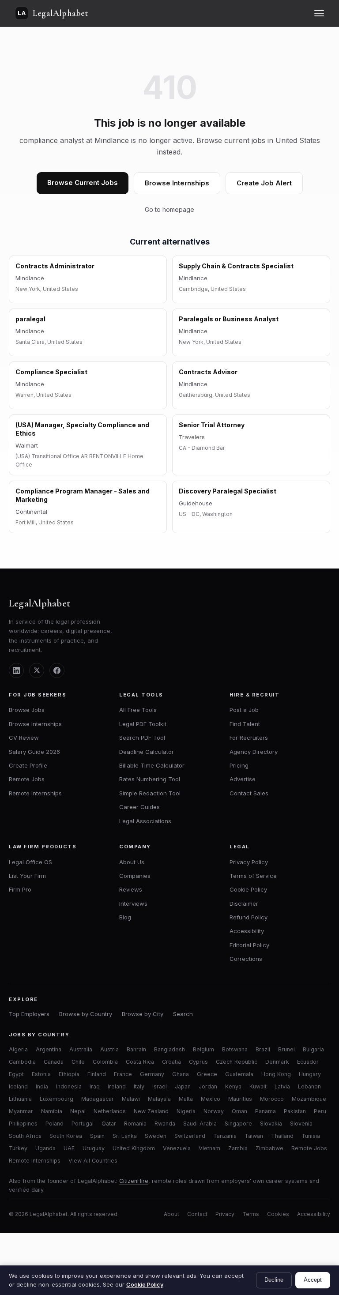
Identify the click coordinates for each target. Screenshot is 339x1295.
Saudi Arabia (200, 1123)
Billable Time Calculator (152, 765)
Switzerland (189, 1136)
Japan (183, 1086)
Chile (78, 1061)
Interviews (133, 903)
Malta (186, 1098)
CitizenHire (133, 1181)
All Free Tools (138, 709)
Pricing (239, 765)
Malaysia (159, 1098)
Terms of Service (253, 875)
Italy (139, 1086)
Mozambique (309, 1098)
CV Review (24, 737)
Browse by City (142, 1013)
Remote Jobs (27, 779)
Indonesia (69, 1086)
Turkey (18, 1148)
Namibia (51, 1111)
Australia (80, 1049)
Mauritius (240, 1098)
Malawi (131, 1098)
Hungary (310, 1074)
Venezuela (177, 1148)
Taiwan (254, 1136)
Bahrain (136, 1049)
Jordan (208, 1086)
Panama (265, 1111)
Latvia (282, 1086)
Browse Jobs (27, 709)
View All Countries (92, 1160)
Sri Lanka (125, 1136)
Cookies (278, 1214)
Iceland (18, 1086)
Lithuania (20, 1098)
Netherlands (110, 1111)
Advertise (243, 779)
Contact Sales (249, 793)
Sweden (155, 1136)
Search (183, 1013)
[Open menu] (319, 13)
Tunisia (310, 1136)
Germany (152, 1074)
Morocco (272, 1098)
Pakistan (295, 1111)
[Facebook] (56, 670)
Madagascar (97, 1098)
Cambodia (22, 1061)
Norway (213, 1111)
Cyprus (198, 1061)
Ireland (117, 1086)
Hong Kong (276, 1074)
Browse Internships (177, 183)
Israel (159, 1086)
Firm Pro (20, 889)
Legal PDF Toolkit (142, 723)
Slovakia (271, 1123)
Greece (207, 1074)
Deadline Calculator (146, 751)
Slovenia (301, 1123)
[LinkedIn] (16, 670)
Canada (54, 1061)
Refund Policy (248, 917)
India (42, 1086)
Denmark (277, 1061)
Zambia (238, 1148)
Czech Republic (236, 1061)
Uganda (45, 1148)
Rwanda (164, 1123)
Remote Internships (35, 793)
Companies (135, 875)
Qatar (109, 1123)
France (123, 1074)
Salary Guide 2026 (34, 751)
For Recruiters (249, 737)
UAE (69, 1148)
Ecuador (308, 1061)
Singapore (238, 1123)
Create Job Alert (264, 183)
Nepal (78, 1111)
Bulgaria (313, 1049)
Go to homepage (169, 209)
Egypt (16, 1074)
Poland (54, 1123)
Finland (96, 1074)
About (171, 1214)
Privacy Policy (249, 862)
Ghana (180, 1074)
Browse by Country (85, 1013)
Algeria (18, 1049)
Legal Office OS (30, 862)
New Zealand (151, 1111)
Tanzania (225, 1136)
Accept (313, 1279)
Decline (273, 1279)
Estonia (41, 1074)
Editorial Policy (249, 945)
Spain (97, 1136)
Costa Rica (140, 1061)
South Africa (25, 1136)
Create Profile (28, 765)
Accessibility (247, 930)
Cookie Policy (248, 889)
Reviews (130, 889)
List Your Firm (27, 875)
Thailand (282, 1136)
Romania (135, 1123)
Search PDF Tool (142, 737)
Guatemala (239, 1074)
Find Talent (245, 723)
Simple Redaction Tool (150, 793)
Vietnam (209, 1148)
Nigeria (186, 1111)
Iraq (95, 1086)
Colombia (105, 1061)
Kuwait (258, 1086)
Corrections (246, 958)
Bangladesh (169, 1049)
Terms (250, 1214)
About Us (131, 862)
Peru (320, 1111)
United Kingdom (134, 1148)
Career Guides (139, 806)
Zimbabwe (269, 1148)
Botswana (235, 1049)
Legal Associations (145, 820)
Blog (125, 917)
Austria (109, 1049)
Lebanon (309, 1086)
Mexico (210, 1098)
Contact (197, 1214)
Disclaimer (244, 903)
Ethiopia (69, 1074)
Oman (239, 1111)
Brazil (263, 1049)
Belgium (203, 1049)
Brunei (286, 1049)
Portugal (83, 1123)
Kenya (233, 1086)
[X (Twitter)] (36, 670)
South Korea (65, 1136)
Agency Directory (254, 751)
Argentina (48, 1049)
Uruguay (94, 1148)
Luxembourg (56, 1098)
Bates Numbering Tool (149, 779)
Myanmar (21, 1111)
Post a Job (244, 709)
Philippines (23, 1123)
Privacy (224, 1214)
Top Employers (29, 1013)
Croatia (171, 1061)
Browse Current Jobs (82, 182)
